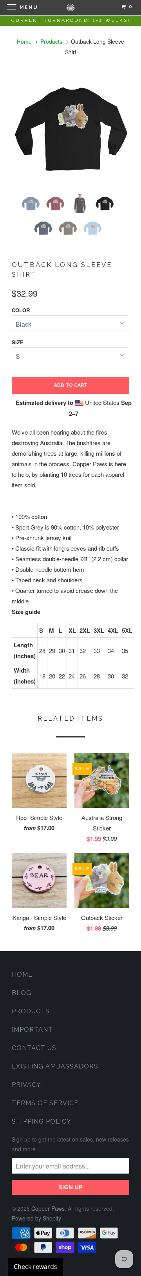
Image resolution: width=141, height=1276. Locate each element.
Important (32, 1029)
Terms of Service (45, 1103)
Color (21, 310)
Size (18, 342)
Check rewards (35, 1266)
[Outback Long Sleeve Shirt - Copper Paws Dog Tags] (70, 129)
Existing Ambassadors (55, 1066)
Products (51, 41)
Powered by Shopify (36, 1218)
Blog (21, 993)
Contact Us (34, 1048)
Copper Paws (48, 1208)
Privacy (26, 1084)
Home (22, 974)
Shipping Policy (41, 1121)
